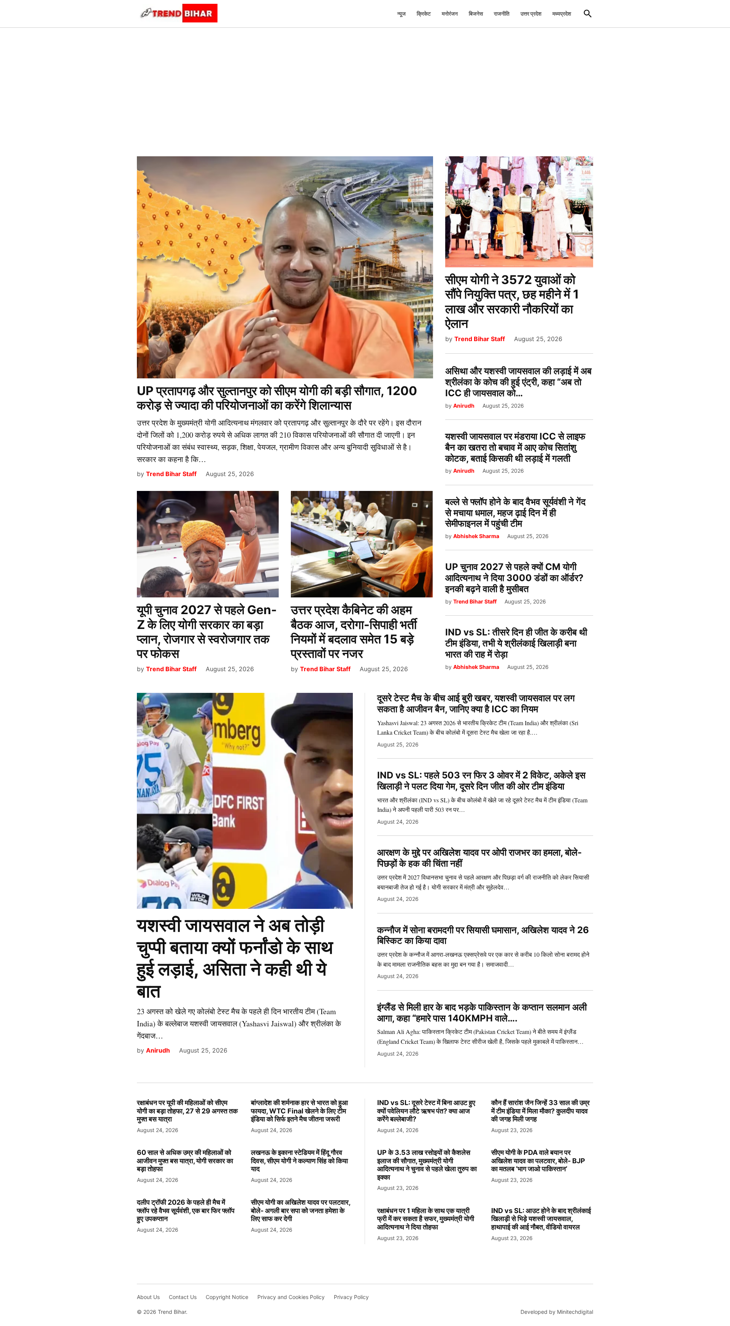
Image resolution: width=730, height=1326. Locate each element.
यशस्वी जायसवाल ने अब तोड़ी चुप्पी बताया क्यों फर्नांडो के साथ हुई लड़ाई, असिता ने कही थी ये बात (235, 958)
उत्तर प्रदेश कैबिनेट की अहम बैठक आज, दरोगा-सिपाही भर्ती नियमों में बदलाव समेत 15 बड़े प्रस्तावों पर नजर (354, 631)
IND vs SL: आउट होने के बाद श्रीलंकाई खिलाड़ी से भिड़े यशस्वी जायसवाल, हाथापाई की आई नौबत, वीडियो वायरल (541, 1219)
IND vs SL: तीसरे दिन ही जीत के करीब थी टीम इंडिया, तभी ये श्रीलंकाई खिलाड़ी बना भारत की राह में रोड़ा (516, 643)
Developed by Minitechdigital (557, 1312)
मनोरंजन (450, 13)
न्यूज (401, 13)
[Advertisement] (365, 88)
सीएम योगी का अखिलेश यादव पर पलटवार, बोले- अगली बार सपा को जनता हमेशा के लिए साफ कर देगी (300, 1210)
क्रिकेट (424, 13)
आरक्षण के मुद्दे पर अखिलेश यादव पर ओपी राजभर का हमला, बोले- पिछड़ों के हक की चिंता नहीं (479, 858)
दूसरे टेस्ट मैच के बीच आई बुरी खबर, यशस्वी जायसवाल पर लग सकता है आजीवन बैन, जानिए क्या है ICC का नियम (476, 703)
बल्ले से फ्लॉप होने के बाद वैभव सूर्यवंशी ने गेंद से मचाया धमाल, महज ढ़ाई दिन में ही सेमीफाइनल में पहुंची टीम (515, 512)
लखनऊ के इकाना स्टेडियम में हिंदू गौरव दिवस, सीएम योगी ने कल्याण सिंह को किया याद (299, 1160)
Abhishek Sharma (476, 536)
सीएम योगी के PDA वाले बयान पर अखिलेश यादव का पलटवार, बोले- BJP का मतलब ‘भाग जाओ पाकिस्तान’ (538, 1160)
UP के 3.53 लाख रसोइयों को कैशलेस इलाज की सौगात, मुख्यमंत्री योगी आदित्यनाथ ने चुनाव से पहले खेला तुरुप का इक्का (427, 1164)
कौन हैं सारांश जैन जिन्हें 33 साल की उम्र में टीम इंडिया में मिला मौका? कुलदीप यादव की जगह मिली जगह (540, 1111)
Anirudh (463, 405)
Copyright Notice (227, 1297)
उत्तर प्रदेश (531, 13)
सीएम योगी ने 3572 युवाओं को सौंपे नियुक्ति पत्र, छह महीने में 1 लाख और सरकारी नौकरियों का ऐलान (512, 301)
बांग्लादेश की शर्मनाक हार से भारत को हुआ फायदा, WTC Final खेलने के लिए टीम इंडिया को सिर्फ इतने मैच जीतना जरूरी (299, 1111)
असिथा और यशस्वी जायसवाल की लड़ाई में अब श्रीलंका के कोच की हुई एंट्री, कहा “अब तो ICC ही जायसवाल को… (518, 382)
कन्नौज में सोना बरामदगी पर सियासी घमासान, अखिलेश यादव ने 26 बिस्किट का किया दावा (483, 935)
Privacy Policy (351, 1297)
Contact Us (183, 1297)
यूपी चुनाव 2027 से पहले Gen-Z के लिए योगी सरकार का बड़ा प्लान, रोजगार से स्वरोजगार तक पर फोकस (207, 631)
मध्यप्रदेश (561, 13)
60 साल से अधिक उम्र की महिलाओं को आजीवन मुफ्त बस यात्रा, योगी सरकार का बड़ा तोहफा (185, 1160)
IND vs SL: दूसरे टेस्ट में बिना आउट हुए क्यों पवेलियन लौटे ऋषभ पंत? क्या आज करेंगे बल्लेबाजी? (426, 1111)
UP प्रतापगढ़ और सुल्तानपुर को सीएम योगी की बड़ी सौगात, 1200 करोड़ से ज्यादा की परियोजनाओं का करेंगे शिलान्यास (277, 398)
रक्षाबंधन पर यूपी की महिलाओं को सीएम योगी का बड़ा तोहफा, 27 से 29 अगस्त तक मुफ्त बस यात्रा (187, 1111)
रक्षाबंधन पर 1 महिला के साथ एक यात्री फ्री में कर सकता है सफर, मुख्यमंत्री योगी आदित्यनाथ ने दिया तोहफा (425, 1219)
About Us (148, 1297)
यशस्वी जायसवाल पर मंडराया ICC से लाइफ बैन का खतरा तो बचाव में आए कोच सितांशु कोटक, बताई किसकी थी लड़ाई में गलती (515, 447)
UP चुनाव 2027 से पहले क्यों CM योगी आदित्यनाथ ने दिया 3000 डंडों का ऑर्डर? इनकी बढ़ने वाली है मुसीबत (514, 577)
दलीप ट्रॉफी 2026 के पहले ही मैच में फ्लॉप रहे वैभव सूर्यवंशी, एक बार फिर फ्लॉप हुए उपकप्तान (186, 1210)
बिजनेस (476, 13)
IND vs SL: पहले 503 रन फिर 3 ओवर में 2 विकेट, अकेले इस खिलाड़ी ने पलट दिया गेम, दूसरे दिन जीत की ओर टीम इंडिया (481, 781)
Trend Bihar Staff (171, 474)
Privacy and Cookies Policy (291, 1297)
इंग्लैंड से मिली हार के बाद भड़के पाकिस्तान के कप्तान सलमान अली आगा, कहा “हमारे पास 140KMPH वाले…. (482, 1013)
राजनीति (501, 13)
